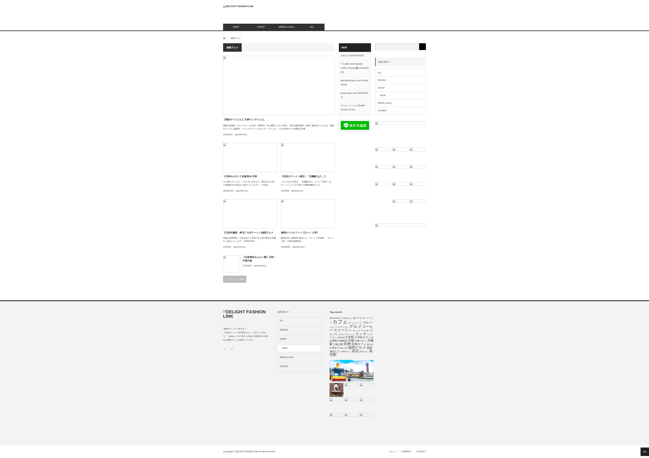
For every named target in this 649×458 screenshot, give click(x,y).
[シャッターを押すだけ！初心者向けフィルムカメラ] (400, 173)
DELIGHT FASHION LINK (246, 451)
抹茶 (369, 344)
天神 (347, 344)
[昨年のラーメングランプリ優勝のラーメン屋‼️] (367, 405)
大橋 (351, 340)
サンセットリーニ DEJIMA (353, 105)
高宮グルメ (364, 352)
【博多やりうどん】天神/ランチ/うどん (244, 119)
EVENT (261, 27)
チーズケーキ (354, 331)
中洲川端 (341, 337)
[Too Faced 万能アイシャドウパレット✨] (351, 405)
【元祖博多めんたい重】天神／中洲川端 (259, 259)
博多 (334, 340)
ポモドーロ (344, 334)
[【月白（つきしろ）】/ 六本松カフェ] (383, 156)
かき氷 (343, 318)
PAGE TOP (645, 452)
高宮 (355, 351)
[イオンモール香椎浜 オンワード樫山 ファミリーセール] (383, 173)
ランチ (361, 334)
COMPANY (406, 451)
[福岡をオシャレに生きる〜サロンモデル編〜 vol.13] (336, 405)
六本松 (349, 337)
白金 (345, 348)
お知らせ (345, 55)
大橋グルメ (361, 340)
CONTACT (421, 451)
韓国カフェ (346, 352)
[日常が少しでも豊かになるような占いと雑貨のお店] (418, 173)
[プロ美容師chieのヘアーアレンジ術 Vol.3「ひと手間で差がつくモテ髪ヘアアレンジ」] (351, 390)
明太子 (335, 347)
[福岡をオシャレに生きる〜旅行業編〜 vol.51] (336, 390)
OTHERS (382, 111)
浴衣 (341, 348)
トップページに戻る (235, 279)
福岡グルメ (357, 347)
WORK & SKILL (286, 27)
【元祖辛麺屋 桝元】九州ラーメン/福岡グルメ (248, 232)
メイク (352, 334)
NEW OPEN (335, 318)
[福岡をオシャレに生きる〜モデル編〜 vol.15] (400, 156)
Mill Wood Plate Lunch (351, 80)
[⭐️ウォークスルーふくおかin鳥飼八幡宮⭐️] (400, 190)
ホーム (393, 451)
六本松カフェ (363, 337)
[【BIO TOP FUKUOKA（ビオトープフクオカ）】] (400, 207)
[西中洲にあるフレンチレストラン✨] (418, 207)
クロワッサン (343, 327)
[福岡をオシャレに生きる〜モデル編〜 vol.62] (367, 390)
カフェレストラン (355, 323)
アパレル (360, 318)
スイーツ (341, 330)
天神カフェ (358, 344)
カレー (368, 322)
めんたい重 (350, 318)
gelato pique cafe (349, 93)
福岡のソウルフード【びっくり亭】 (300, 232)
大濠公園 (338, 344)
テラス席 (364, 331)
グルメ (355, 326)
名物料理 (342, 340)
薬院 (369, 347)
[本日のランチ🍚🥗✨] (418, 190)
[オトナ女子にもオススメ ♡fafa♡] (418, 156)
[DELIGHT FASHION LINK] (238, 6)
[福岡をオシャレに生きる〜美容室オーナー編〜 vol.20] (336, 420)
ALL (312, 27)
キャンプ (333, 327)
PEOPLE (382, 80)
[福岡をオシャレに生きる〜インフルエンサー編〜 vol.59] (400, 133)
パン (335, 334)
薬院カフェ (335, 351)
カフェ (340, 321)
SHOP (236, 27)
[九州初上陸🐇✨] (367, 420)
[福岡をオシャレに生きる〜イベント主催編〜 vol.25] (351, 420)
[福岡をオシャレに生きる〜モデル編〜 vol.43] (383, 190)
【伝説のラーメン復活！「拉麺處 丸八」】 (304, 176)
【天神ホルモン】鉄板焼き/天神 (240, 176)
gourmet (239, 134)
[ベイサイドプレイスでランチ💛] (352, 371)
